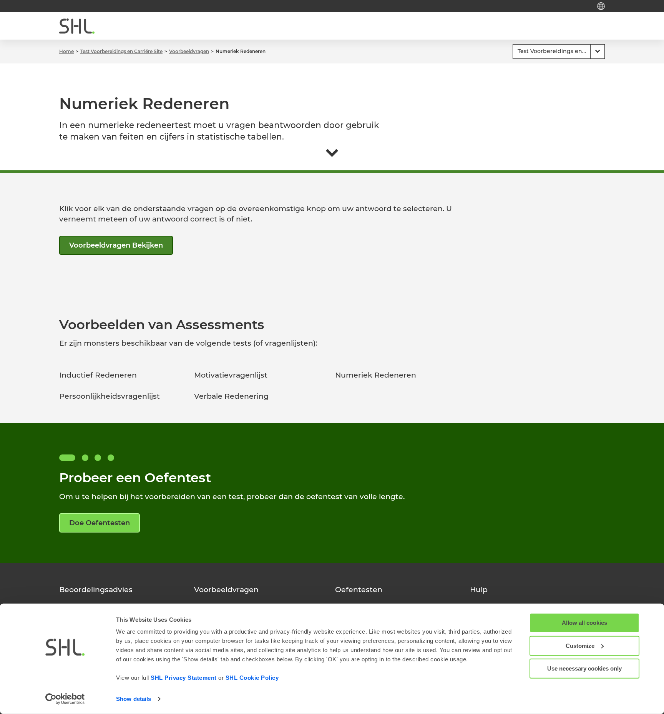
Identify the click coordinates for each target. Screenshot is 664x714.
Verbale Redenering (231, 396)
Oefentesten (358, 589)
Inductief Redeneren (98, 375)
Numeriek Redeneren (375, 375)
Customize (580, 645)
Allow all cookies (584, 622)
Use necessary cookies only (584, 668)
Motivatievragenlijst (230, 375)
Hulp (479, 589)
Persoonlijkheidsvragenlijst (109, 396)
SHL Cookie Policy (252, 677)
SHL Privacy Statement (184, 677)
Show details (133, 699)
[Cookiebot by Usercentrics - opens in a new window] (65, 699)
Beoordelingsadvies (96, 589)
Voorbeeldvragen (226, 589)
